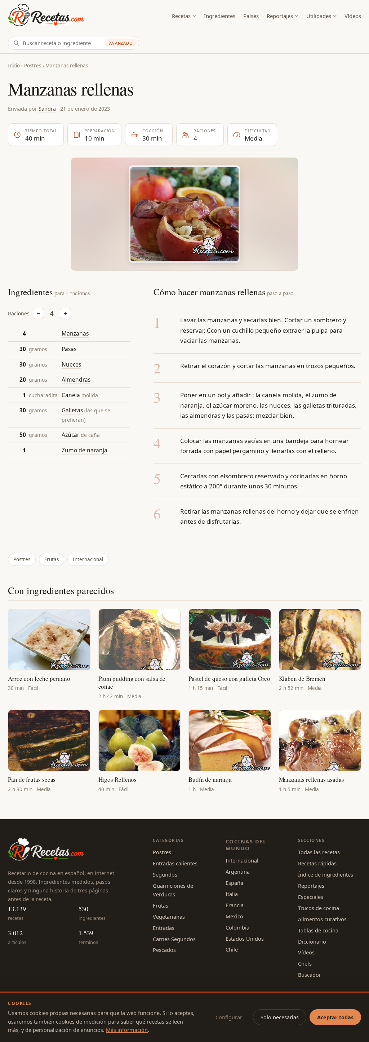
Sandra (47, 108)
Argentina (238, 871)
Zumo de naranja (84, 450)
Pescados (164, 949)
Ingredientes (219, 15)
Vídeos (352, 15)
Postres (32, 65)
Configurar (228, 1017)
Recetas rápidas (317, 863)
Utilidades (318, 15)
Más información (127, 1029)
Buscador (309, 974)
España (234, 882)
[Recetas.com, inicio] (46, 16)
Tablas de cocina (318, 930)
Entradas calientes (175, 863)
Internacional (88, 559)
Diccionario (312, 941)
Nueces (71, 364)
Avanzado (121, 43)
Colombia (237, 927)
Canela (71, 395)
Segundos (165, 874)
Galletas (72, 410)
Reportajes (280, 15)
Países (251, 15)
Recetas (181, 15)
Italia (232, 893)
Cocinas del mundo (246, 845)
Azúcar (70, 435)
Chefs (305, 963)
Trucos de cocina (318, 908)
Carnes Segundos (174, 939)
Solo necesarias (280, 1017)
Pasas (69, 349)
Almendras (76, 379)
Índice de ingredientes (325, 874)
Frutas (51, 559)
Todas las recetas (319, 852)
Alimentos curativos (322, 919)
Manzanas (75, 333)
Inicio (14, 65)
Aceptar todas (335, 1017)
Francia (235, 905)
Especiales (310, 896)
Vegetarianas (169, 916)
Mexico (234, 916)
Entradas (163, 927)
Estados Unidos (245, 938)
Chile (232, 949)
